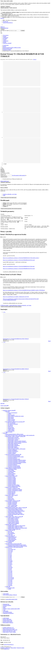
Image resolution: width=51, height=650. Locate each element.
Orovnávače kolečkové (12, 457)
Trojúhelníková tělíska (12, 469)
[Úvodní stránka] (4, 28)
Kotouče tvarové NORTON (11, 487)
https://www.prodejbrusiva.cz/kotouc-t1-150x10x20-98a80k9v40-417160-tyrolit (18, 266)
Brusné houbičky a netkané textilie (12, 500)
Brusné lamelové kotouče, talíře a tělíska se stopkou (15, 507)
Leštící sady (10, 534)
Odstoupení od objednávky (8, 613)
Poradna (4, 36)
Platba (4, 607)
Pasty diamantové (11, 533)
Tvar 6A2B (10, 567)
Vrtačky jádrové (11, 429)
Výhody (4, 39)
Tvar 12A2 (10, 576)
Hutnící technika (11, 430)
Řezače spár (10, 426)
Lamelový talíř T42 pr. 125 (8, 627)
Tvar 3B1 (10, 556)
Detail (49, 341)
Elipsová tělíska (11, 474)
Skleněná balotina (11, 540)
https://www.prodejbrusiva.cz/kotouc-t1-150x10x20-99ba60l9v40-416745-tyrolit (19, 260)
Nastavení (3, 6)
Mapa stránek (13, 647)
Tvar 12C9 (10, 579)
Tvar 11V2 (10, 573)
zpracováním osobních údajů (11, 599)
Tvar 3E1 (10, 557)
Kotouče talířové (11, 494)
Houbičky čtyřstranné (12, 504)
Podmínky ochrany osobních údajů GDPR (11, 608)
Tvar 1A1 (10, 548)
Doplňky (7, 586)
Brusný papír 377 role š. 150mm (9, 632)
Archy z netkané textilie (12, 505)
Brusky (7, 411)
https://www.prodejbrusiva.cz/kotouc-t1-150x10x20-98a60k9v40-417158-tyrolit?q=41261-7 (21, 257)
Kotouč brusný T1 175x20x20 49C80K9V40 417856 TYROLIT (16, 338)
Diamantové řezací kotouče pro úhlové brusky (17, 544)
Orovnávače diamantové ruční (14, 459)
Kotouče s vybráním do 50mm (14, 488)
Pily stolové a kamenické (13, 424)
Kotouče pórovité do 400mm (13, 485)
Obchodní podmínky (7, 605)
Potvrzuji (2, 18)
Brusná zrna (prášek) (9, 535)
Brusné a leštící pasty (9, 530)
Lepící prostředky (9, 541)
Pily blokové (10, 425)
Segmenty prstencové (12, 452)
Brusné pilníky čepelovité (13, 444)
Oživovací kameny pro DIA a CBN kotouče (16, 448)
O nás (4, 609)
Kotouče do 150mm (12, 479)
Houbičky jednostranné (12, 501)
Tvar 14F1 (10, 584)
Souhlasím (8, 6)
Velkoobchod (5, 40)
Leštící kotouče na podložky (13, 523)
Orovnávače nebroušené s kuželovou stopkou (17, 460)
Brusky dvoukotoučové (12, 412)
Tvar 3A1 (10, 555)
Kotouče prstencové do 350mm (14, 486)
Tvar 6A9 (10, 568)
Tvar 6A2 (10, 566)
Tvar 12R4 (10, 581)
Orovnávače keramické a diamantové (12, 454)
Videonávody (5, 37)
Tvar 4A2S (10, 560)
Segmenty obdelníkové (12, 450)
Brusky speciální (11, 414)
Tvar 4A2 (10, 559)
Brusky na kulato (11, 420)
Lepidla (9, 588)
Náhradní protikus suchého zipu (14, 529)
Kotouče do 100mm (12, 478)
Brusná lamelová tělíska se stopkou (15, 508)
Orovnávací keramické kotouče (14, 455)
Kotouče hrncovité (11, 491)
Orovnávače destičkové (12, 464)
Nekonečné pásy (11, 499)
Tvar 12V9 (10, 583)
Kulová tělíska (11, 472)
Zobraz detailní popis (4, 181)
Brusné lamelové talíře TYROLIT (14, 512)
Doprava (4, 606)
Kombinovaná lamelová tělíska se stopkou (16, 511)
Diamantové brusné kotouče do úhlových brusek (17, 546)
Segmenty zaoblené (12, 453)
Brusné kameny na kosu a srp (14, 438)
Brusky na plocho (11, 419)
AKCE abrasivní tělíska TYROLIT (10, 594)
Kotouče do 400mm (12, 482)
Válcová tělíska (11, 470)
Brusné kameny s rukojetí (13, 439)
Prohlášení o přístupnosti (5, 647)
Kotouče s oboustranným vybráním (15, 490)
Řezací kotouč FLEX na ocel (8, 628)
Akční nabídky (6, 593)
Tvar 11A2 (10, 570)
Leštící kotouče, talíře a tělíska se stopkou (13, 516)
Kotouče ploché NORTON (10, 475)
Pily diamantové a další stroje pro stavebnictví (14, 421)
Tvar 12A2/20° (11, 577)
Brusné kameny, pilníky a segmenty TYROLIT (14, 436)
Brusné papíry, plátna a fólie (11, 495)
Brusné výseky (11, 498)
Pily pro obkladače (11, 422)
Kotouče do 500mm (12, 483)
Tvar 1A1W (10, 550)
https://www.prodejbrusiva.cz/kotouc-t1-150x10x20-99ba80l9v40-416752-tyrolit (19, 268)
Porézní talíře (10, 515)
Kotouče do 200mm (12, 480)
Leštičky (9, 413)
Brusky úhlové (11, 418)
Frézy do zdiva (11, 427)
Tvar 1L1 (10, 553)
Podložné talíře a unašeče (10, 524)
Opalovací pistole (8, 431)
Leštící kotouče (6, 618)
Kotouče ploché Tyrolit (7, 620)
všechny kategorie (4, 405)
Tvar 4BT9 (10, 561)
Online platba (5, 611)
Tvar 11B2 (10, 571)
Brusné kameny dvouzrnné (13, 437)
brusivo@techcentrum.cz (9, 644)
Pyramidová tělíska (11, 471)
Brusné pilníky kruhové (12, 446)
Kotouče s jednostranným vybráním (15, 489)
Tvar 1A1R (10, 551)
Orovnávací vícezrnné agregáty (14, 466)
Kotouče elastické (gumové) (13, 522)
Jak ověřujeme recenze (7, 612)
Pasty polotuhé (11, 532)
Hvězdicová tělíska (11, 473)
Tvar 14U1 (10, 585)
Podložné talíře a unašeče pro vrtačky (15, 526)
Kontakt (4, 42)
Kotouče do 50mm (11, 477)
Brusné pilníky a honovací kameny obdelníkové (17, 442)
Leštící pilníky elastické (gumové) (14, 443)
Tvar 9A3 (10, 569)
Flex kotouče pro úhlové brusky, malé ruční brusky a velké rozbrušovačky (20, 435)
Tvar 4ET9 (10, 564)
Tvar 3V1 (10, 558)
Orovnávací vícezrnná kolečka (14, 465)
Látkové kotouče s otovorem (13, 517)
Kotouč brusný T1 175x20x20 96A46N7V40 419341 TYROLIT (16, 399)
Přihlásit (22, 597)
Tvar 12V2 (10, 582)
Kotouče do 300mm (12, 481)
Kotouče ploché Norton (7, 621)
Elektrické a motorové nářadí (9, 410)
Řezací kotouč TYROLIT (8, 622)
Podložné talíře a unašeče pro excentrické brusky (17, 527)
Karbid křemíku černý (12, 536)
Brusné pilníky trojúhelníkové (14, 445)
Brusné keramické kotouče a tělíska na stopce (14, 434)
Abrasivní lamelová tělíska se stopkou (15, 509)
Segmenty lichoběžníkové (13, 451)
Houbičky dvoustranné (12, 503)
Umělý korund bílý (11, 538)
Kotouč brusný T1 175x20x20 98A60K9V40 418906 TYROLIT (16, 368)
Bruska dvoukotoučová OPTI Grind (10, 629)
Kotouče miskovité (11, 492)
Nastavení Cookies (20, 647)
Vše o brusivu (5, 35)
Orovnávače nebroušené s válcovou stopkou (16, 461)
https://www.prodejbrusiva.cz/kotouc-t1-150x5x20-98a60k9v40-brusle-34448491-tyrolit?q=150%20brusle (24, 290)
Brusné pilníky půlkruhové (13, 447)
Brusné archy (10, 496)
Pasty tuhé (10, 531)
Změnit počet (3, 175)
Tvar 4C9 (10, 562)
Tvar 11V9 (10, 575)
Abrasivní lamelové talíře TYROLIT (15, 513)
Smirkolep (10, 542)
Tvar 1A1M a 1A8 (11, 549)
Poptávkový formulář (7, 43)
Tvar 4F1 (10, 565)
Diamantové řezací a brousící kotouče (12, 543)
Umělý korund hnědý (12, 539)
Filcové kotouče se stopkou (13, 521)
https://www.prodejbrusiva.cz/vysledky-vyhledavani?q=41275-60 (16, 296)
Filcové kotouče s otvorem (13, 520)
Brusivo (4, 433)
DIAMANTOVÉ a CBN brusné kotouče (13, 547)
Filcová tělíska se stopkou (13, 518)
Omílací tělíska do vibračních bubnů (12, 468)
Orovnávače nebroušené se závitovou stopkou (17, 462)
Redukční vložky (11, 587)
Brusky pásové (11, 417)
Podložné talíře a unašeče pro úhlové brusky (16, 525)
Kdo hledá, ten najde (4, 30)
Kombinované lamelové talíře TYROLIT (16, 514)
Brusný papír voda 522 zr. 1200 (9, 630)
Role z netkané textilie (12, 506)
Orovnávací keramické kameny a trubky (16, 456)
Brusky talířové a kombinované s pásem (16, 416)
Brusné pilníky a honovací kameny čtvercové (17, 440)
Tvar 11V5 (10, 574)
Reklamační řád (6, 604)
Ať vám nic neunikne (4, 597)
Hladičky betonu (11, 428)
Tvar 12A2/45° (11, 578)
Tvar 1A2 (10, 552)
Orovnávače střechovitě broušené (14, 463)
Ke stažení (5, 38)
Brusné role (10, 497)
